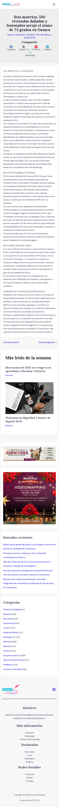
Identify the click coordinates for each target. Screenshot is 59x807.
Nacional (31, 34)
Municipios (8, 637)
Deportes (7, 614)
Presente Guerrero (11, 655)
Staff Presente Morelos (14, 660)
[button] (54, 689)
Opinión (6, 646)
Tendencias (8, 664)
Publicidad (29, 736)
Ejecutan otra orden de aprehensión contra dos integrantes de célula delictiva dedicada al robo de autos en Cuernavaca (28, 583)
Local (5, 628)
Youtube (29, 781)
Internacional (9, 623)
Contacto (29, 732)
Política (6, 651)
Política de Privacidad (30, 739)
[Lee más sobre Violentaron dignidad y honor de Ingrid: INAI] (29, 398)
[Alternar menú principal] (54, 4)
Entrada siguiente (48, 342)
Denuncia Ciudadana (12, 609)
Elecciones (8, 618)
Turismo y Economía (12, 669)
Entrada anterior (10, 342)
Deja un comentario (16, 34)
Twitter (29, 777)
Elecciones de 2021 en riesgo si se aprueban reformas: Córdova (28, 369)
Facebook (29, 774)
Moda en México (10, 632)
